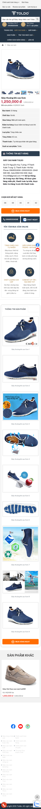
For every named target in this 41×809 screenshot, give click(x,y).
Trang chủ (8, 30)
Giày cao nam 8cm (7, 785)
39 (13, 203)
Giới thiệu (25, 2)
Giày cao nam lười (7, 747)
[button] (3, 92)
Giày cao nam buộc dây (7, 742)
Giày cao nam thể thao (7, 751)
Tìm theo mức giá (25, 35)
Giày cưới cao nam (7, 756)
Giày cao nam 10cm (7, 790)
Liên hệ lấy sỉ (32, 7)
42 (36, 203)
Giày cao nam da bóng (7, 766)
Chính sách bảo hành (20, 737)
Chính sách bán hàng (10, 2)
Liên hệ (31, 40)
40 (20, 203)
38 (5, 203)
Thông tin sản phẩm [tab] (15, 309)
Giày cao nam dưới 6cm (7, 771)
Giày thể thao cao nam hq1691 (14, 689)
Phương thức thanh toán (20, 751)
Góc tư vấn (6, 7)
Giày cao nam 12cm (7, 795)
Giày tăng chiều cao (8, 737)
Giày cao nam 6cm (7, 775)
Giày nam (32, 30)
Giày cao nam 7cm (7, 780)
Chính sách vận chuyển (20, 747)
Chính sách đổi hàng (20, 742)
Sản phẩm (11, 35)
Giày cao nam (20, 30)
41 (28, 203)
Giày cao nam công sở (7, 761)
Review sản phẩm (19, 7)
